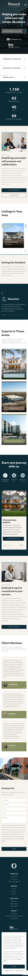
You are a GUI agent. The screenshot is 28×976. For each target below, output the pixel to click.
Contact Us (14, 913)
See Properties (14, 190)
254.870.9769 (14, 918)
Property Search (14, 904)
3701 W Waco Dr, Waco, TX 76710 (14, 916)
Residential (14, 375)
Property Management (14, 441)
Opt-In (14, 966)
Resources (14, 901)
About (14, 889)
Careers (14, 894)
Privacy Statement (19, 970)
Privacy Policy (14, 906)
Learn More (14, 195)
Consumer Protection (9, 970)
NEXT (22, 546)
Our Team (14, 891)
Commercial (14, 408)
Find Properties (13, 539)
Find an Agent (14, 627)
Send (14, 849)
